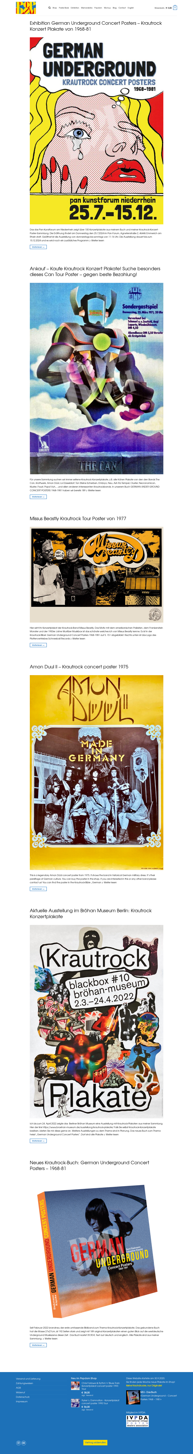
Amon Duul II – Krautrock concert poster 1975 (79, 666)
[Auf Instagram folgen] (18, 1443)
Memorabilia (86, 7)
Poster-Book (64, 7)
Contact (122, 7)
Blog (115, 7)
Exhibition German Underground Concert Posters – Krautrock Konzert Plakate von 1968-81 (96, 25)
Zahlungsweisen (24, 1383)
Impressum (22, 1401)
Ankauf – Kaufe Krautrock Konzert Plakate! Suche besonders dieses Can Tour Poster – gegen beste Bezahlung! (95, 271)
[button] (166, 8)
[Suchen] (49, 7)
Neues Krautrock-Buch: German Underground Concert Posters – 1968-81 (89, 1165)
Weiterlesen (38, 247)
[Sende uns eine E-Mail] (23, 1443)
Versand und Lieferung (28, 1378)
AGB (18, 1387)
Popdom (98, 7)
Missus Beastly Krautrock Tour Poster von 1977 (78, 518)
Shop (55, 7)
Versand (89, 1395)
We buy (107, 7)
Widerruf (20, 1392)
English (131, 7)
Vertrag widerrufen (95, 1442)
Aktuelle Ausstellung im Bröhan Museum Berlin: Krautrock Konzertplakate (91, 913)
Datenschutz (23, 1396)
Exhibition (75, 7)
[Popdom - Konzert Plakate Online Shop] (30, 8)
